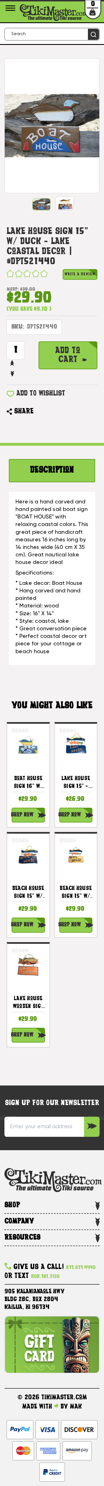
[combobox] (52, 34)
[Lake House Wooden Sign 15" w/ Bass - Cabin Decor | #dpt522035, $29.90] (28, 965)
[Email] (40, 411)
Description (52, 470)
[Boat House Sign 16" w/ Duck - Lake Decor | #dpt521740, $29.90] (28, 745)
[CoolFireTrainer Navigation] (11, 8)
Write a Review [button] (80, 274)
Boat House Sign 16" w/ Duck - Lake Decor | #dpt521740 (28, 783)
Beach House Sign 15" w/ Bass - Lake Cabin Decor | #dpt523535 (76, 893)
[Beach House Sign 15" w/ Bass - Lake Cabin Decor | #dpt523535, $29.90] (76, 855)
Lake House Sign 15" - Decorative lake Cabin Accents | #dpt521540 (76, 783)
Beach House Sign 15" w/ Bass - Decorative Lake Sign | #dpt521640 (28, 893)
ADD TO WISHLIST (40, 393)
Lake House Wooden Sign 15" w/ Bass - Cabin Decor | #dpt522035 (28, 1003)
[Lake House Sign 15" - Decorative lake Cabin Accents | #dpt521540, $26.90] (76, 745)
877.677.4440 (81, 1267)
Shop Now (22, 815)
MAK (76, 1407)
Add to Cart (67, 355)
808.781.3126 (45, 1276)
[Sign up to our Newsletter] (92, 1127)
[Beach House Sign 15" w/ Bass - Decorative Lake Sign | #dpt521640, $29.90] (28, 855)
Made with (38, 1407)
